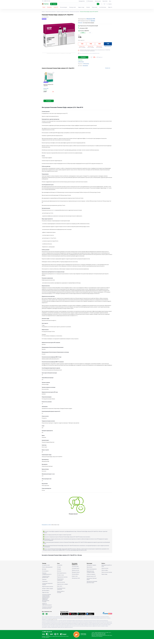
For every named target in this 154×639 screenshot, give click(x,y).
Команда (59, 569)
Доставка (44, 569)
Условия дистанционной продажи (47, 584)
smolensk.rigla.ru (80, 616)
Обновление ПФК (90, 18)
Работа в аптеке (105, 568)
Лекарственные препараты (50, 11)
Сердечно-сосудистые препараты (62, 11)
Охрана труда (104, 574)
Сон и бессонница (102, 7)
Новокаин (80, 22)
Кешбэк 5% (56, 7)
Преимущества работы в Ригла (107, 566)
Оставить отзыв (60, 575)
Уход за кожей (94, 7)
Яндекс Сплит (110, 7)
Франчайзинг (89, 567)
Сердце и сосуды (81, 7)
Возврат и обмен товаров (47, 588)
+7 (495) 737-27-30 (47, 631)
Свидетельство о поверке (62, 584)
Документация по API (91, 576)
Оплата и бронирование (47, 567)
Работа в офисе (105, 570)
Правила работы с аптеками (61, 592)
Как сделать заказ (46, 565)
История (59, 567)
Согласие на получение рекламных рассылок (47, 608)
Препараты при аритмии (74, 11)
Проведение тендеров (91, 565)
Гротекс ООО (45, 88)
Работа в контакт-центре (107, 572)
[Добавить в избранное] (91, 57)
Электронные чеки (76, 578)
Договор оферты (45, 590)
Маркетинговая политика (47, 586)
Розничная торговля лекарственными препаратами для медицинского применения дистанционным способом (46, 598)
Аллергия (88, 7)
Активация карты (75, 568)
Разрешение (44, 581)
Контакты (59, 571)
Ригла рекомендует (63, 7)
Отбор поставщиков (91, 574)
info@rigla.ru (100, 636)
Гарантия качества (61, 582)
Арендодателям (82, 1)
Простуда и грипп (72, 7)
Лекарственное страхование (60, 580)
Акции (44, 7)
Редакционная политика (62, 577)
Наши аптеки (105, 1)
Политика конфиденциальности (46, 574)
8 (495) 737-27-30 (54, 619)
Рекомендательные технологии (61, 589)
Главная (43, 11)
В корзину (83, 57)
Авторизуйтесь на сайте (46, 524)
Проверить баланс (76, 572)
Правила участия (75, 570)
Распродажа (49, 7)
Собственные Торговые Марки (92, 579)
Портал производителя (91, 569)
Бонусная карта (98, 1)
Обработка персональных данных (47, 604)
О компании (59, 565)
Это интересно (45, 571)
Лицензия (44, 579)
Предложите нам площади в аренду (90, 572)
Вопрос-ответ (75, 576)
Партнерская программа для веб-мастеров (92, 582)
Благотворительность (61, 573)
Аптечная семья (75, 566)
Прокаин (93, 20)
